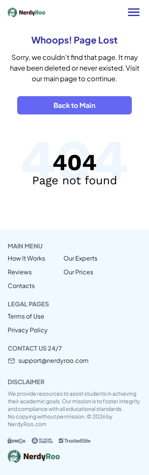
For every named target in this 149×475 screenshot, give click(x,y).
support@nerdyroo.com (53, 360)
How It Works (26, 258)
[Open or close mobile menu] (133, 12)
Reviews (20, 272)
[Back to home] (53, 12)
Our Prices (78, 272)
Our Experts (80, 258)
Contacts (21, 286)
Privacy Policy (28, 330)
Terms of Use (26, 316)
